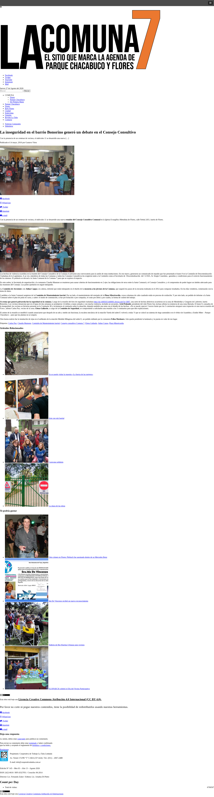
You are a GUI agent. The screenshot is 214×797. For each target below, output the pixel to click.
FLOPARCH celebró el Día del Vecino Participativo (69, 689)
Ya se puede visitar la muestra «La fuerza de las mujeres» (71, 374)
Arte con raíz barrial (56, 418)
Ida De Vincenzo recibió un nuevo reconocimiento (68, 601)
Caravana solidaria (56, 462)
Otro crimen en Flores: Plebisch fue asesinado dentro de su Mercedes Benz (78, 557)
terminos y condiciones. (41, 745)
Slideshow (9, 126)
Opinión (8, 115)
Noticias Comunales (13, 124)
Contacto (8, 120)
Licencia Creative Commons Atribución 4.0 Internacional (40, 794)
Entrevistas (9, 113)
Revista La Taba (11, 117)
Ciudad (8, 111)
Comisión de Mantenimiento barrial (46, 323)
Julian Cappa (103, 323)
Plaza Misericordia (116, 323)
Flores (12, 97)
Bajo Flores (9, 108)
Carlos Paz (12, 323)
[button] (210, 3)
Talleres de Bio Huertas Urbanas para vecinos (66, 645)
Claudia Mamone (24, 323)
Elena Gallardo (91, 323)
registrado (33, 743)
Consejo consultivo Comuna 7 (72, 323)
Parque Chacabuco (17, 100)
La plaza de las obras (57, 506)
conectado (21, 739)
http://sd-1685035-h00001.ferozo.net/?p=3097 (112, 302)
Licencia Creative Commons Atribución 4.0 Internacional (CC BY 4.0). (59, 699)
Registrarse (4, 749)
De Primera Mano (17, 102)
